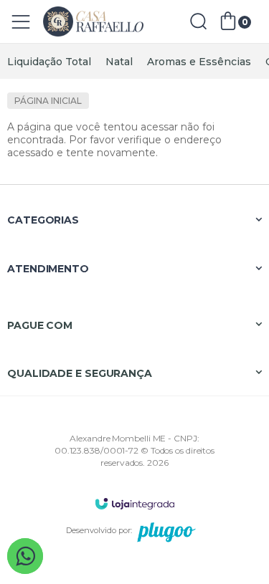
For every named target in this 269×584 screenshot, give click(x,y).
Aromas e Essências (199, 61)
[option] (49, 61)
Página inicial (48, 100)
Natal (119, 61)
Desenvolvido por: (99, 530)
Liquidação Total (49, 61)
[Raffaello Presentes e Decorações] (93, 22)
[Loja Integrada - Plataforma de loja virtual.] (134, 503)
